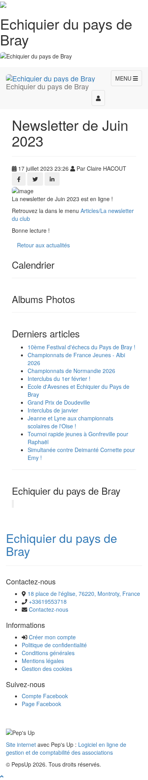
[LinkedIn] (52, 179)
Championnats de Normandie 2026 (71, 371)
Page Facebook (41, 704)
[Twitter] (35, 179)
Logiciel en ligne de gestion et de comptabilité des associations (66, 748)
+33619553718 (48, 601)
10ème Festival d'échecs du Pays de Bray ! (81, 347)
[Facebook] (19, 179)
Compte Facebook (45, 696)
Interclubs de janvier (53, 410)
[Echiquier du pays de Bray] (50, 77)
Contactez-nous (48, 609)
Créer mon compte (52, 637)
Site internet (21, 744)
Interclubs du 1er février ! (59, 378)
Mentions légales (43, 661)
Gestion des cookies (47, 669)
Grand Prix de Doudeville (59, 402)
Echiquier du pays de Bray (61, 544)
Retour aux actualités (43, 245)
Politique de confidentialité (54, 645)
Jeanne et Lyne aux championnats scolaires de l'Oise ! (70, 422)
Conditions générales (48, 653)
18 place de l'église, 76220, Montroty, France (84, 593)
